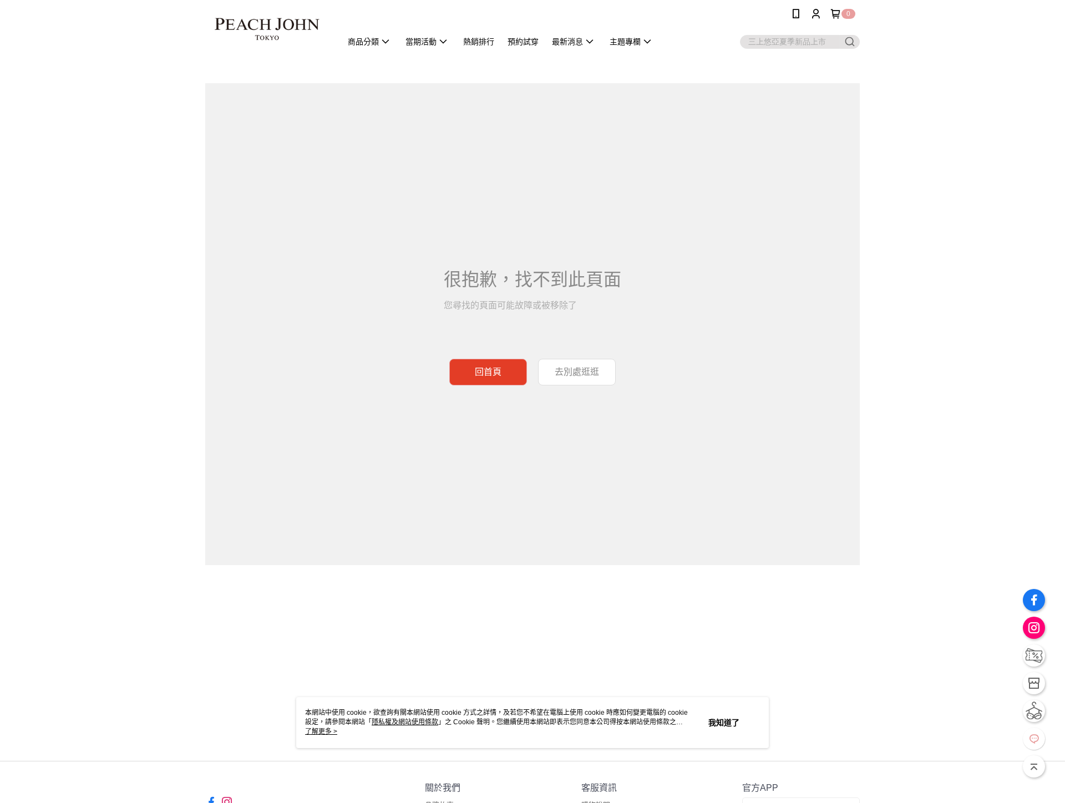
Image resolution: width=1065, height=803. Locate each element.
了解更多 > (321, 731)
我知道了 (723, 722)
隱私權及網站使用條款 (405, 722)
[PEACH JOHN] (266, 29)
